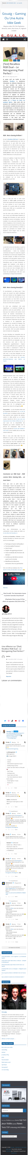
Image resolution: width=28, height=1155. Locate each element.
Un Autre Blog (5, 1069)
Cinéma (8, 1120)
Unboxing (13, 1127)
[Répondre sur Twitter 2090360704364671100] (6, 897)
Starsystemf (5, 1067)
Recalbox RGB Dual (13, 139)
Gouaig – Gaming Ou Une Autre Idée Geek (14, 18)
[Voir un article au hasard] (24, 39)
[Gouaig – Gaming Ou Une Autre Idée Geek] (3, 39)
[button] (8, 127)
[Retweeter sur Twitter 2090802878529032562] (9, 788)
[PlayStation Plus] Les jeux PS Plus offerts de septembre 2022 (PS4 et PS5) (14, 600)
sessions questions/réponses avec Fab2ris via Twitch (14, 359)
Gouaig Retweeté (14, 811)
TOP (18, 60)
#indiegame (15, 827)
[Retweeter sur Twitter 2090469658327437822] (9, 854)
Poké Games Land (6, 1062)
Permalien (20, 659)
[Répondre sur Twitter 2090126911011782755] (6, 919)
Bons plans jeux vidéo (7, 1047)
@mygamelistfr (18, 883)
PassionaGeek (5, 1059)
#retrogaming (14, 749)
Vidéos (23, 1127)
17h (18, 792)
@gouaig (5, 587)
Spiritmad (4, 1064)
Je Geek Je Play (5, 1054)
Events (17, 1120)
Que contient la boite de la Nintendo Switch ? (13, 977)
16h (18, 742)
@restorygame (18, 815)
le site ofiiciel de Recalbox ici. (10, 533)
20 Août (18, 813)
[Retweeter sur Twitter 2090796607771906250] (9, 807)
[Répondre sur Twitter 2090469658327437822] (6, 854)
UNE (18, 1127)
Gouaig (7, 742)
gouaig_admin (14, 76)
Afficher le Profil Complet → (8, 1038)
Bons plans (4, 1120)
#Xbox (12, 908)
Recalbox (12, 81)
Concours (13, 1120)
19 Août (18, 903)
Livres (14, 1124)
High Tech (22, 1120)
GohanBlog (4, 1049)
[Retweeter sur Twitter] (9, 811)
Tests (15, 60)
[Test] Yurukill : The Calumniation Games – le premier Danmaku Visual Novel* (14, 594)
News (11, 60)
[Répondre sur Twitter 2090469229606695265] (6, 830)
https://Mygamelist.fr (11, 888)
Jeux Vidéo (6, 60)
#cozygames (9, 827)
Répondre (8, 676)
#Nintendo (8, 749)
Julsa (3, 1057)
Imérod (3, 1052)
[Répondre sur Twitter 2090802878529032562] (6, 788)
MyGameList (9, 883)
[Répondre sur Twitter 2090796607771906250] (6, 807)
